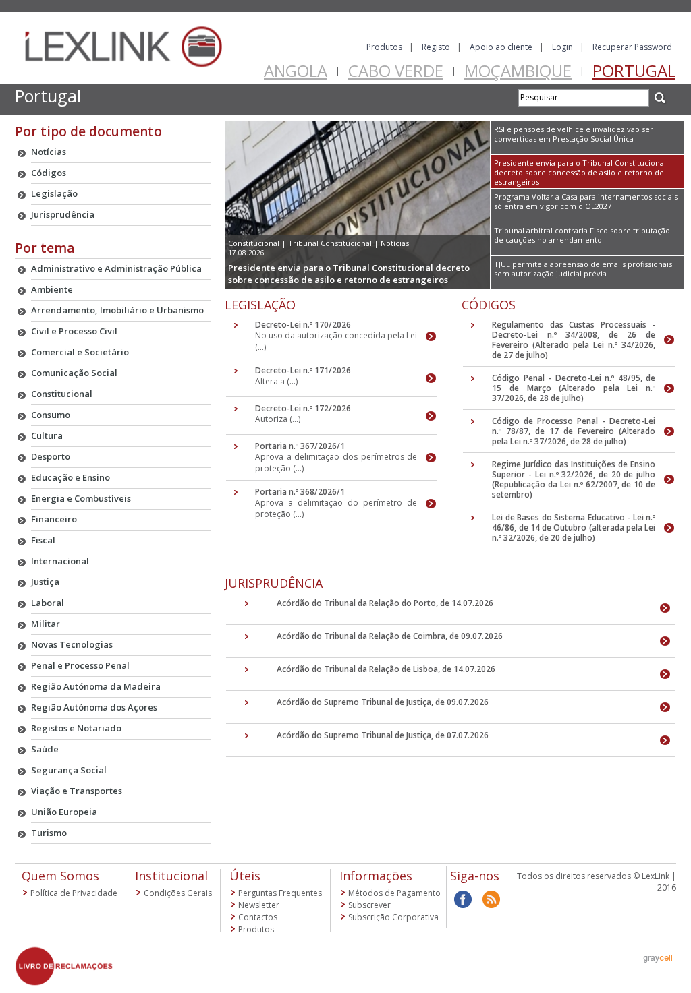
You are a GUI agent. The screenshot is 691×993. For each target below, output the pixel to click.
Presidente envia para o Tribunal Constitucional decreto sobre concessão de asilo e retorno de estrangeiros (349, 274)
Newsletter (258, 905)
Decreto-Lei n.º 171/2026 (303, 370)
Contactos (257, 917)
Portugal (633, 70)
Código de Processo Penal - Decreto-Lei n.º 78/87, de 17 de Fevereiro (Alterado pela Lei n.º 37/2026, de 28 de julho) (573, 431)
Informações (375, 876)
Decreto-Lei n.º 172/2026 (303, 408)
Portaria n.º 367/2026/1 (300, 446)
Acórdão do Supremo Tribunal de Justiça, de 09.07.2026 (383, 702)
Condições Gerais (178, 893)
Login (562, 47)
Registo (436, 47)
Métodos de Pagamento (394, 893)
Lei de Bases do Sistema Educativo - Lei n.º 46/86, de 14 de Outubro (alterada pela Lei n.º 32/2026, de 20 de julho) (573, 527)
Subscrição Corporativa (393, 917)
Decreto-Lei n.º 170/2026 (303, 324)
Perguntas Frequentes (280, 893)
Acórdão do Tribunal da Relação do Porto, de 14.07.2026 (385, 603)
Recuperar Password (632, 47)
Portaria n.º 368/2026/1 (300, 492)
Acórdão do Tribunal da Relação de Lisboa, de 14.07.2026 (386, 669)
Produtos (384, 47)
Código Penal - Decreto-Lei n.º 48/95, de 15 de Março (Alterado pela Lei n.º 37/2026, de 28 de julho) (573, 388)
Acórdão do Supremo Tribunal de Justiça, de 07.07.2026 (383, 735)
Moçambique (518, 70)
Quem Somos (60, 876)
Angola (295, 70)
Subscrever (369, 905)
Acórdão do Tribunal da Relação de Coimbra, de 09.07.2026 (390, 636)
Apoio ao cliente (501, 47)
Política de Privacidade (73, 893)
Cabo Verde (395, 70)
